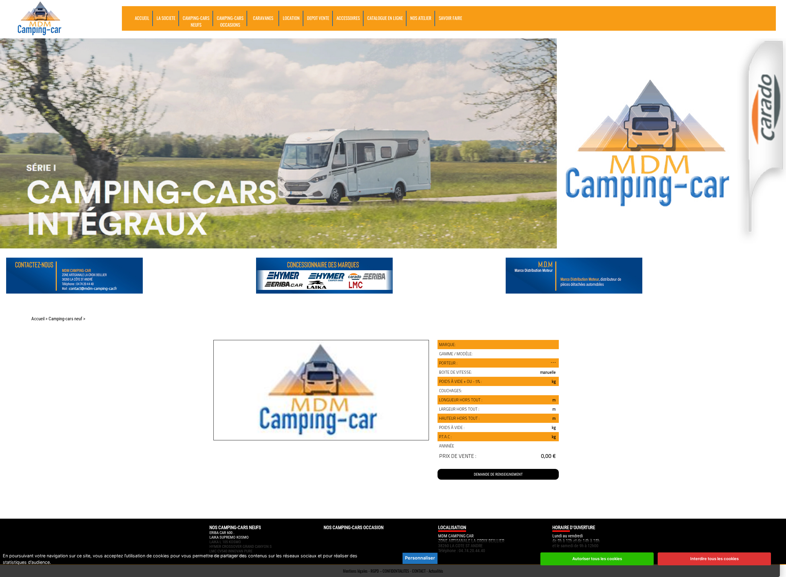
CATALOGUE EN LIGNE (385, 17)
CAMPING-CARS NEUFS (196, 21)
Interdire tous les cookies (714, 558)
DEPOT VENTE (318, 17)
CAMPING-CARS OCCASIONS (230, 21)
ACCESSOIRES (348, 17)
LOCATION (291, 17)
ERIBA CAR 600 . (221, 532)
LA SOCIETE (166, 17)
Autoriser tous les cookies (597, 558)
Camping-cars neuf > (67, 319)
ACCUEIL (142, 17)
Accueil (38, 319)
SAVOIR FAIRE (450, 17)
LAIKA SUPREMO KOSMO (229, 537)
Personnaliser (420, 557)
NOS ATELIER (420, 17)
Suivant (217, 460)
